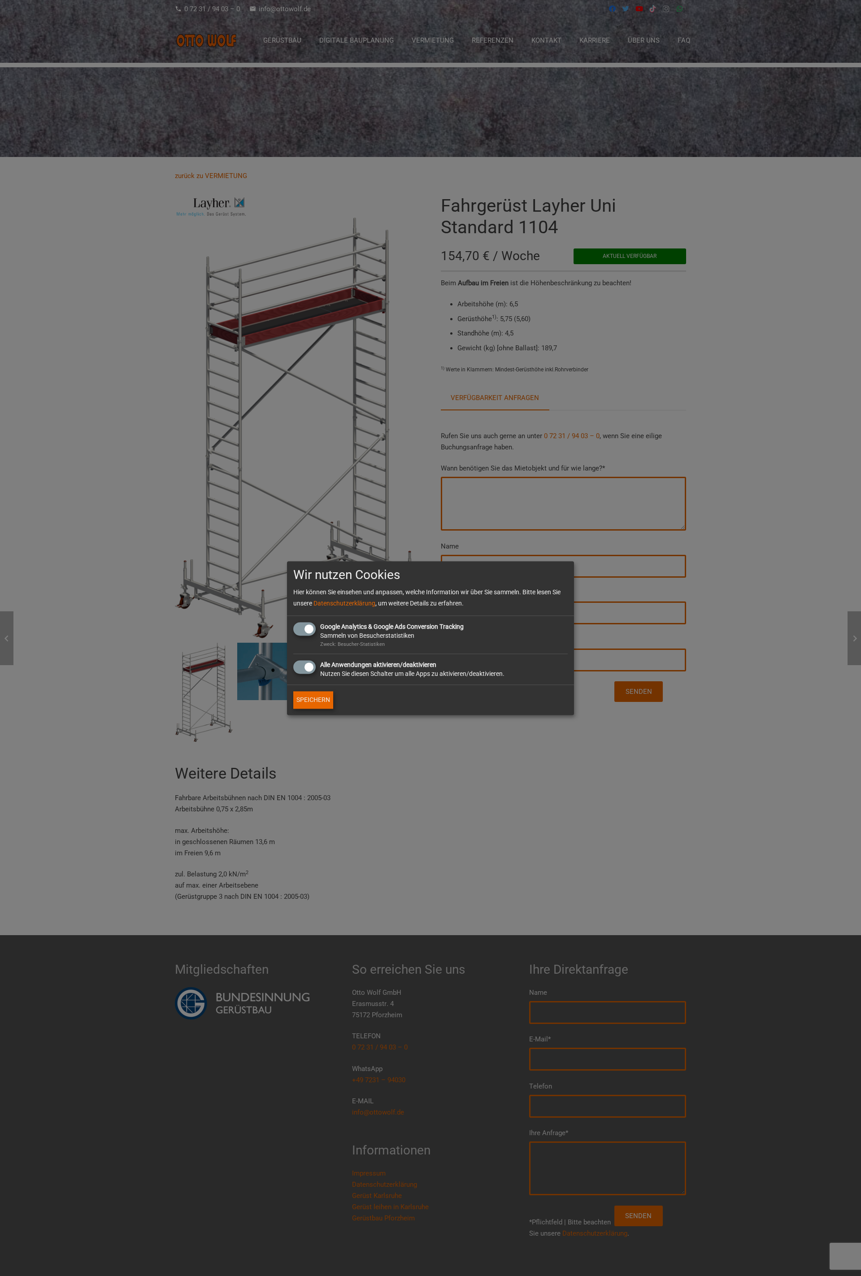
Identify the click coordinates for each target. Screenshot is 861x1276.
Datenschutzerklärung (344, 603)
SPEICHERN (313, 699)
